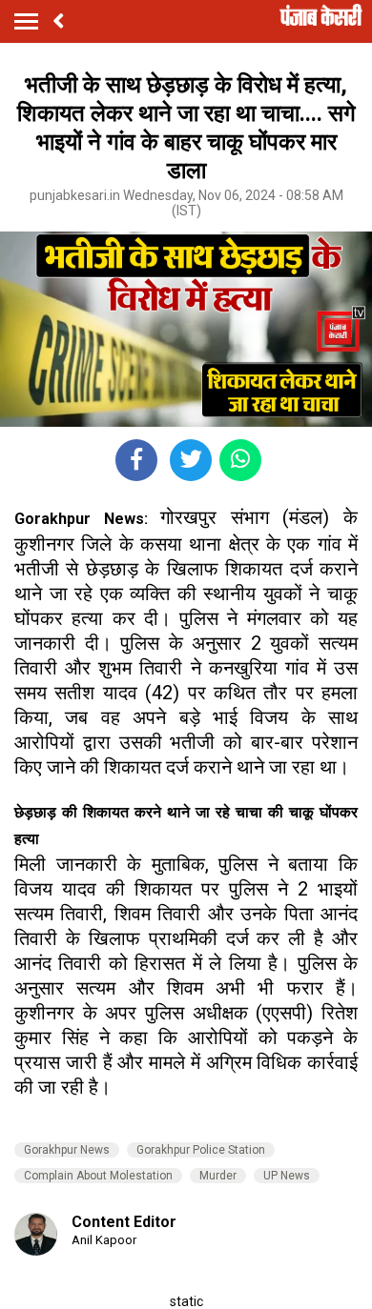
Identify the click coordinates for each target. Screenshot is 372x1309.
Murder (218, 1175)
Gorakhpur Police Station (200, 1150)
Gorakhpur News (67, 1150)
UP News (286, 1175)
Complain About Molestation (98, 1175)
